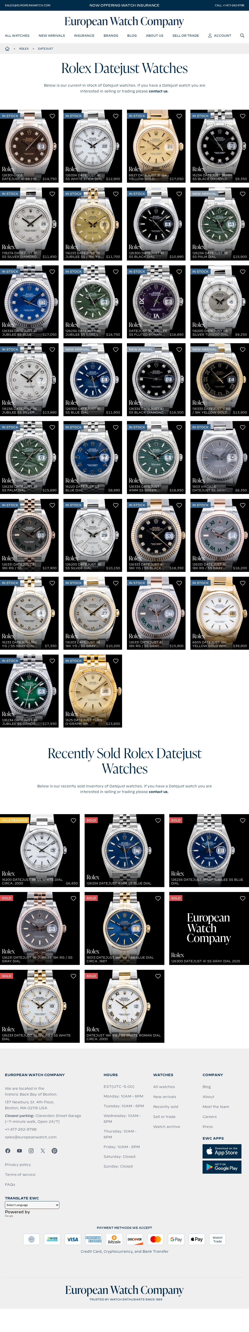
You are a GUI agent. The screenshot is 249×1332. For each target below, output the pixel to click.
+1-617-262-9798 (20, 1129)
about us (154, 35)
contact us (158, 91)
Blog (207, 1087)
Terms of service (20, 1175)
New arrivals (164, 1097)
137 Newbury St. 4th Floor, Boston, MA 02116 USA (29, 1105)
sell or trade (185, 35)
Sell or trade (164, 1117)
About (208, 1097)
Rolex (24, 48)
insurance (84, 35)
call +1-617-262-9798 (229, 5)
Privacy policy (18, 1165)
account (222, 35)
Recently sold (165, 1107)
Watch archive (166, 1127)
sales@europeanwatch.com (27, 5)
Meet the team (216, 1107)
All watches (164, 1087)
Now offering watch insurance (124, 5)
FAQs (10, 1185)
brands (111, 35)
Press (208, 1127)
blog (132, 35)
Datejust (45, 48)
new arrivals (52, 35)
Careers (210, 1117)
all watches (17, 35)
